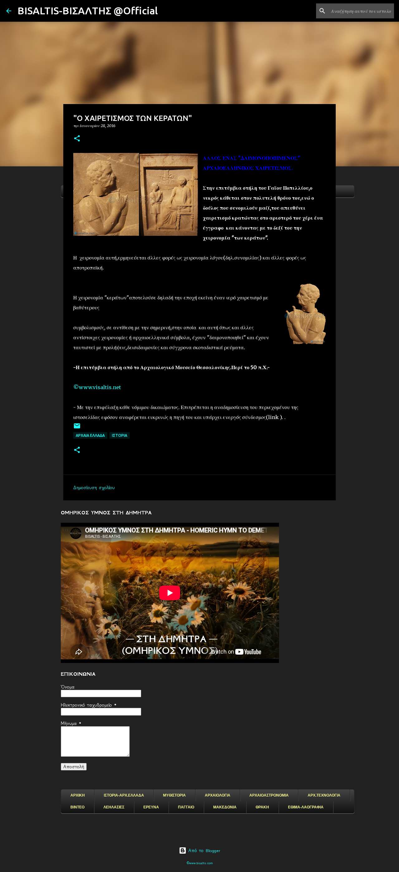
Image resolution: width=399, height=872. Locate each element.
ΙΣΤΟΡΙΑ (119, 435)
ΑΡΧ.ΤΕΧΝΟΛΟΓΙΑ (324, 795)
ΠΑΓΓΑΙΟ (186, 807)
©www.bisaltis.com (200, 863)
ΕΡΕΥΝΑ (151, 807)
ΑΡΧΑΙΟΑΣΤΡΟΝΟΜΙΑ (269, 795)
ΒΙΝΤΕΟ (77, 807)
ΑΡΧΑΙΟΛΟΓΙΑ (217, 795)
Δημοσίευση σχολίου (94, 487)
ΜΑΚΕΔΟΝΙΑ (225, 807)
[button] (77, 139)
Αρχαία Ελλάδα (90, 435)
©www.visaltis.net (97, 387)
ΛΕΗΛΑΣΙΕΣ (113, 807)
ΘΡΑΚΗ (262, 807)
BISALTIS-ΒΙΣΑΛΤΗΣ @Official (87, 10)
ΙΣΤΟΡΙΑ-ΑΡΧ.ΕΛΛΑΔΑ (124, 795)
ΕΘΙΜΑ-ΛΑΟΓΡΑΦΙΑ (306, 807)
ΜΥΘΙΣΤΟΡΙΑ (174, 795)
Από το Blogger (203, 850)
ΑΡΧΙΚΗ (77, 795)
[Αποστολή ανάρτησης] (77, 428)
